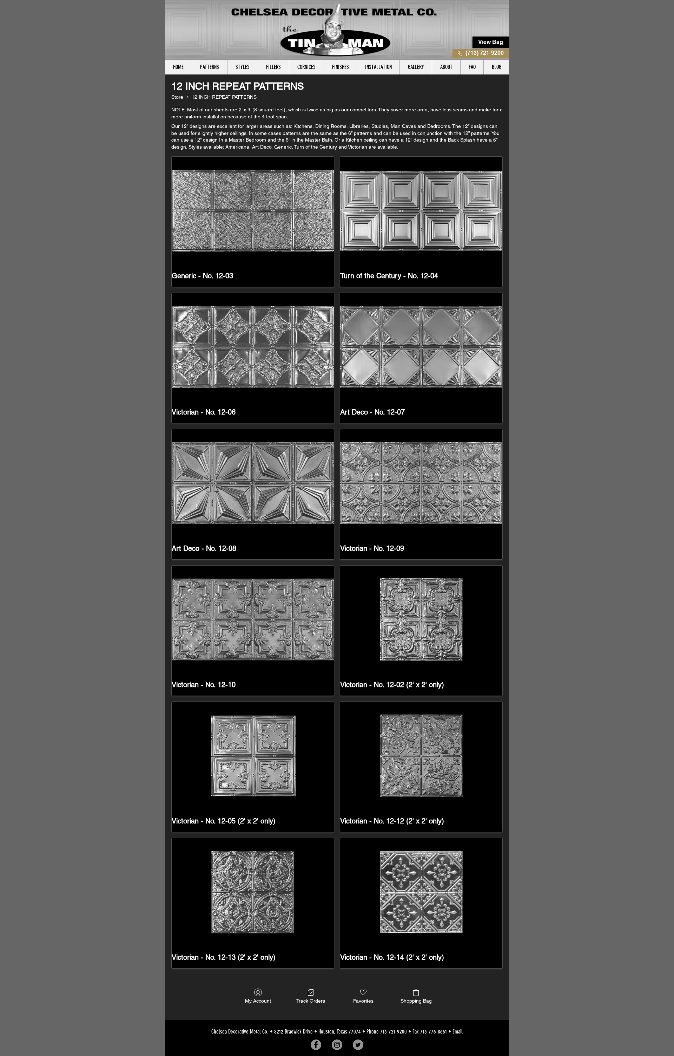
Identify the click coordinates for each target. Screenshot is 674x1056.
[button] (209, 67)
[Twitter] (358, 1044)
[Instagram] (337, 1044)
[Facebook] (316, 1044)
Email (457, 1031)
